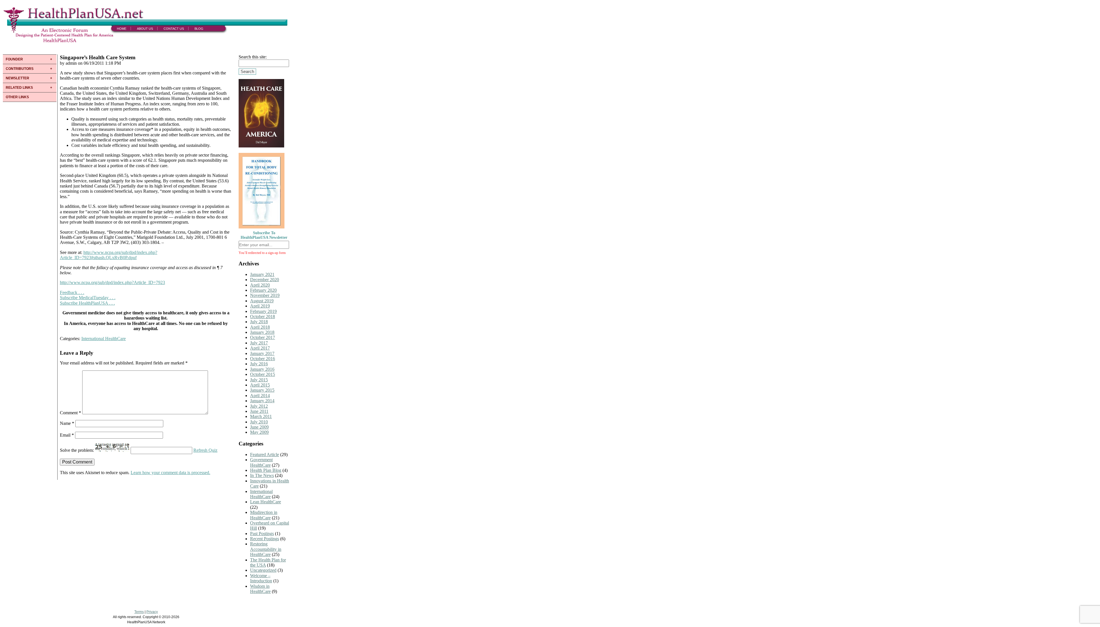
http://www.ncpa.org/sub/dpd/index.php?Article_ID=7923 (112, 282)
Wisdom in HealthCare (260, 589)
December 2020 (264, 279)
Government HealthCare (261, 462)
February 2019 (263, 311)
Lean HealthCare (265, 501)
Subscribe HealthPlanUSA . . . (87, 303)
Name (67, 423)
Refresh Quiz (205, 450)
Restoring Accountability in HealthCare (265, 549)
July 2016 (259, 363)
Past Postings (262, 533)
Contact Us (174, 28)
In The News (262, 475)
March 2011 (261, 416)
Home (121, 28)
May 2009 (259, 432)
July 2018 (259, 321)
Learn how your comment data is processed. (170, 472)
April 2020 (260, 285)
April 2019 (260, 305)
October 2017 (262, 337)
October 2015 (262, 374)
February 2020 (263, 290)
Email (67, 435)
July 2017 (259, 342)
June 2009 (259, 427)
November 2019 (265, 295)
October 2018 (262, 316)
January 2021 (262, 274)
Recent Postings (264, 538)
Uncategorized (263, 570)
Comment (70, 412)
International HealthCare (103, 338)
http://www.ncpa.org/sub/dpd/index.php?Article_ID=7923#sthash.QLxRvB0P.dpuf (108, 255)
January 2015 (262, 390)
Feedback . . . (72, 292)
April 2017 (260, 348)
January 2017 (262, 353)
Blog (199, 28)
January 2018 (262, 332)
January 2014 (262, 400)
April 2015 (260, 384)
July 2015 (259, 379)
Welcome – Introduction (261, 578)
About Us (145, 28)
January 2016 (262, 369)
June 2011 (259, 411)
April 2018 (260, 327)
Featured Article (264, 454)
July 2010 (259, 421)
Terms (139, 612)
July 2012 (259, 406)
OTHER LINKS (17, 97)
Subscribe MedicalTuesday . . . (87, 297)
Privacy (152, 612)
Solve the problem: (77, 450)
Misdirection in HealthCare (263, 515)
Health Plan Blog (265, 470)
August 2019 (262, 300)
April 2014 (260, 395)
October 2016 (262, 358)
